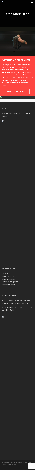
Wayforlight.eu (7, 274)
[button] (32, 3)
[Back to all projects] (17, 19)
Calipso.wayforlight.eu (10, 282)
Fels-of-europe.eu (8, 284)
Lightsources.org (8, 276)
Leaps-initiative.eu (8, 279)
